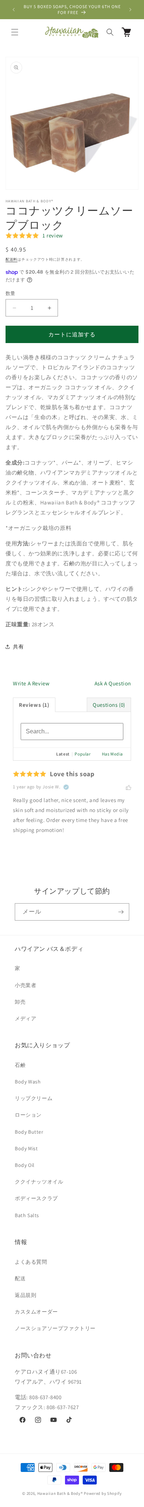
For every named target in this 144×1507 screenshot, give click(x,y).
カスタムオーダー (36, 1311)
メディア (25, 1018)
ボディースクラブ (36, 1198)
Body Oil (25, 1165)
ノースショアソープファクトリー (55, 1328)
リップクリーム (33, 1098)
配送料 (11, 259)
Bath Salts (27, 1215)
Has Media (112, 754)
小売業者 (25, 985)
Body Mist (26, 1148)
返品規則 (25, 1295)
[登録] (121, 912)
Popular (82, 754)
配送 (20, 1278)
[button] (15, 32)
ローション (28, 1115)
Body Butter (29, 1131)
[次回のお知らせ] (130, 9)
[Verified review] (66, 787)
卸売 (20, 1002)
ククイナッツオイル (39, 1181)
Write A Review (31, 683)
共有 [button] (18, 646)
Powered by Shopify (103, 1493)
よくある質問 (31, 1261)
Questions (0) (109, 704)
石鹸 (20, 1065)
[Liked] (128, 787)
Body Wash (28, 1081)
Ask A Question (113, 683)
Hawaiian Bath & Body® (60, 1493)
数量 (11, 293)
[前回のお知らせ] (14, 9)
